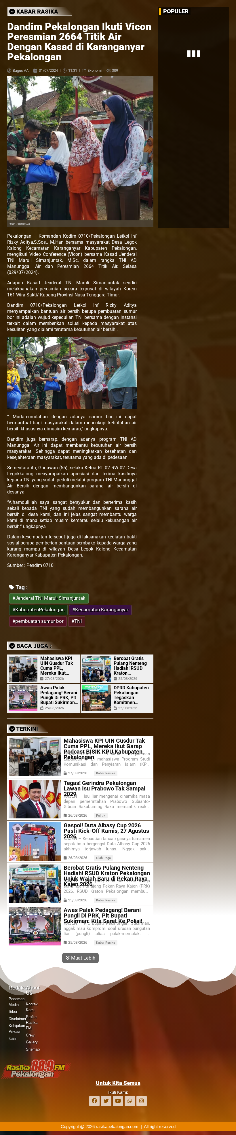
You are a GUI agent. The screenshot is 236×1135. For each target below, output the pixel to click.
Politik (100, 816)
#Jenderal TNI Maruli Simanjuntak (48, 598)
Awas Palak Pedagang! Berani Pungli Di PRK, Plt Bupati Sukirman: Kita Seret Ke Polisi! (58, 695)
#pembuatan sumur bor (38, 621)
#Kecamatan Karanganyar (100, 609)
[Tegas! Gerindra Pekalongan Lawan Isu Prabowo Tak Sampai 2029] (35, 799)
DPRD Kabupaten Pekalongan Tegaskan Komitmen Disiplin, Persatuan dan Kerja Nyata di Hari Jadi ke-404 (131, 695)
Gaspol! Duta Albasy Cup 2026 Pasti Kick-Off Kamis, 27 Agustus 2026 (106, 831)
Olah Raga (103, 858)
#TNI (76, 621)
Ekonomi (94, 70)
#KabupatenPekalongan (38, 609)
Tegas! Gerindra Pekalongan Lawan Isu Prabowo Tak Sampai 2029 (104, 788)
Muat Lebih (82, 958)
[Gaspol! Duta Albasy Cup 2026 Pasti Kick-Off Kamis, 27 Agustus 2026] (35, 841)
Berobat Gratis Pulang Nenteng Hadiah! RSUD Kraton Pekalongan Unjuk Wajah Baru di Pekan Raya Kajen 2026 (133, 666)
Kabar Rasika (105, 773)
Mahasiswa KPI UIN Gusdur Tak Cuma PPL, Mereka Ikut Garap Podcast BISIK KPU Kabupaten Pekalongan (56, 666)
